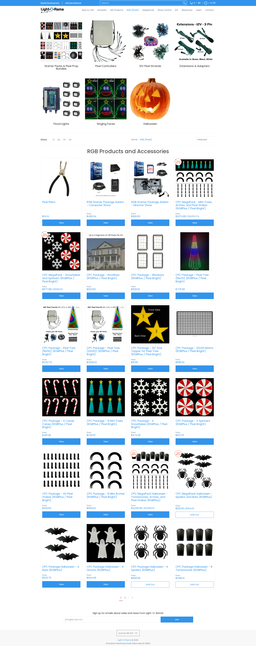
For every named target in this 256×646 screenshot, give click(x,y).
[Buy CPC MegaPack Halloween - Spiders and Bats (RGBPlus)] (195, 470)
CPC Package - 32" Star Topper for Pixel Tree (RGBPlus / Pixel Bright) (146, 351)
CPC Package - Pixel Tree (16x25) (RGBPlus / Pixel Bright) (192, 278)
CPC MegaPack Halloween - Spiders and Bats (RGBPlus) (194, 495)
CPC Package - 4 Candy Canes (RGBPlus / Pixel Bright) (58, 424)
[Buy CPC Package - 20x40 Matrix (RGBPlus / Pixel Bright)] (195, 324)
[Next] (133, 597)
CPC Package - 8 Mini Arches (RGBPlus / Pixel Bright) (106, 495)
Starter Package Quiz (50, 3)
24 (58, 140)
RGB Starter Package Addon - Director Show (149, 203)
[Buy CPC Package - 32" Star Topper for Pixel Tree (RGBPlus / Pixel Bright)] (150, 324)
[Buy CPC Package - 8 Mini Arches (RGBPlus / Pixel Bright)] (106, 470)
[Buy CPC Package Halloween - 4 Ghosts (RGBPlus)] (106, 543)
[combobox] (141, 3)
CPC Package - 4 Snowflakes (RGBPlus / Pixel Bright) (149, 424)
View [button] (105, 222)
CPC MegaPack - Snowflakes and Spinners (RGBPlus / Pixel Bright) (61, 278)
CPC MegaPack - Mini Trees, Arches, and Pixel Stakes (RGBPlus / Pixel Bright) (194, 205)
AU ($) (213, 3)
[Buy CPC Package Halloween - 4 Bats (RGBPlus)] (61, 543)
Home (134, 139)
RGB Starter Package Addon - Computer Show (105, 203)
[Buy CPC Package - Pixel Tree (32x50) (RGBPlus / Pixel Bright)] (106, 324)
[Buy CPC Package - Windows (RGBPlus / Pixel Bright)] (150, 251)
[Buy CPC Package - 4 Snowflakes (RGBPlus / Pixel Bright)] (150, 397)
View (61, 222)
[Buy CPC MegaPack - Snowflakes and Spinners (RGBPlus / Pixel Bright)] (61, 251)
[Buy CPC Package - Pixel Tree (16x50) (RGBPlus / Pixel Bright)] (61, 324)
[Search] (184, 3)
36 (64, 140)
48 (70, 140)
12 (54, 140)
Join (177, 619)
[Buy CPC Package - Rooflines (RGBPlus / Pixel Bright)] (106, 251)
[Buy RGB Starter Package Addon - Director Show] (150, 178)
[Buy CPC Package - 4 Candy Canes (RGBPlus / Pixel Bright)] (61, 397)
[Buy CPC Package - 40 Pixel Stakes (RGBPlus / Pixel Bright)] (61, 470)
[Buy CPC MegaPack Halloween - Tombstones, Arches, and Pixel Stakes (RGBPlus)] (150, 470)
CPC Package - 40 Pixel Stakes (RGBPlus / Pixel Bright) (57, 497)
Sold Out (194, 514)
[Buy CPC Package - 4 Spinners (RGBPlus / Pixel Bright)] (195, 397)
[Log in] (206, 3)
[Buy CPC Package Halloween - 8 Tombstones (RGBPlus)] (195, 543)
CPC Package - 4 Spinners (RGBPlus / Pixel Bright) (193, 422)
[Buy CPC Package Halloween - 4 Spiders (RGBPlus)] (150, 543)
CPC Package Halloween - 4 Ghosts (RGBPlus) (105, 568)
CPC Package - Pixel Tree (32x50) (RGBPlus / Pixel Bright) (103, 351)
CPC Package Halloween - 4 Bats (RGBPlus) (60, 568)
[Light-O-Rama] (52, 10)
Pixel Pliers (48, 202)
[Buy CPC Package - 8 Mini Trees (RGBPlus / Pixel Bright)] (106, 397)
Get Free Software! (73, 3)
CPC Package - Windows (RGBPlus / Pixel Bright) (147, 276)
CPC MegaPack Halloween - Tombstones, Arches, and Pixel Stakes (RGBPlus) (149, 497)
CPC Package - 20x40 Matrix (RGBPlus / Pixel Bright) (194, 349)
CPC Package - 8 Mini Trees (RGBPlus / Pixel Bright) (105, 422)
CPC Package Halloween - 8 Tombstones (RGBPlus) (194, 568)
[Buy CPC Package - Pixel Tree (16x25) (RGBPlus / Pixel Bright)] (195, 251)
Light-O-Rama (124, 640)
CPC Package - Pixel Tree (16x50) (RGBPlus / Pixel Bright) (58, 351)
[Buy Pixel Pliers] (61, 178)
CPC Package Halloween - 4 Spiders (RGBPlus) (149, 568)
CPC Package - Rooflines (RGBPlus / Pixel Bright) (103, 276)
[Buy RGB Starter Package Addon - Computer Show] (106, 178)
